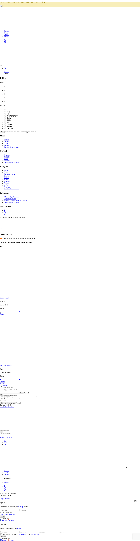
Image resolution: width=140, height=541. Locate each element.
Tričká (6, 185)
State (1, 399)
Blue (6, 437)
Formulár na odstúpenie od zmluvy (15, 200)
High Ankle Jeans (5, 365)
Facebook (4, 520)
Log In (3, 516)
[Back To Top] (0, 228)
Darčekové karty (9, 174)
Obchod (6, 35)
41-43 (10, 128)
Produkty (7, 155)
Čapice (6, 172)
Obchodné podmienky (11, 197)
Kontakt (6, 36)
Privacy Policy (22, 534)
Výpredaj (7, 187)
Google (11, 520)
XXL (9, 122)
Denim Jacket (4, 298)
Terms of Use (35, 534)
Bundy (6, 170)
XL (9, 118)
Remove (2, 314)
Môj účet (7, 157)
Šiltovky (7, 183)
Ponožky (7, 181)
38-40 (9, 126)
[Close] (1, 6)
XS (9, 120)
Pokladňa (7, 161)
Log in (2, 499)
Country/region (5, 397)
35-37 (9, 124)
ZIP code (3, 401)
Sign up (20, 507)
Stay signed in (7, 512)
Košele (6, 178)
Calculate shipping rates (8, 403)
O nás (6, 33)
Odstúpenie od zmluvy (11, 147)
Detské (6, 176)
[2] (5, 444)
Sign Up (3, 536)
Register (7, 499)
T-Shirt (2, 437)
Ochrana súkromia (10, 199)
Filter (2, 132)
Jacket (10, 437)
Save (21, 393)
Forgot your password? (7, 514)
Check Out (3, 407)
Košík (6, 159)
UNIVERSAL (12, 116)
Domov (6, 31)
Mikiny (6, 180)
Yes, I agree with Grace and (20, 534)
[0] (5, 442)
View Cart (10, 407)
